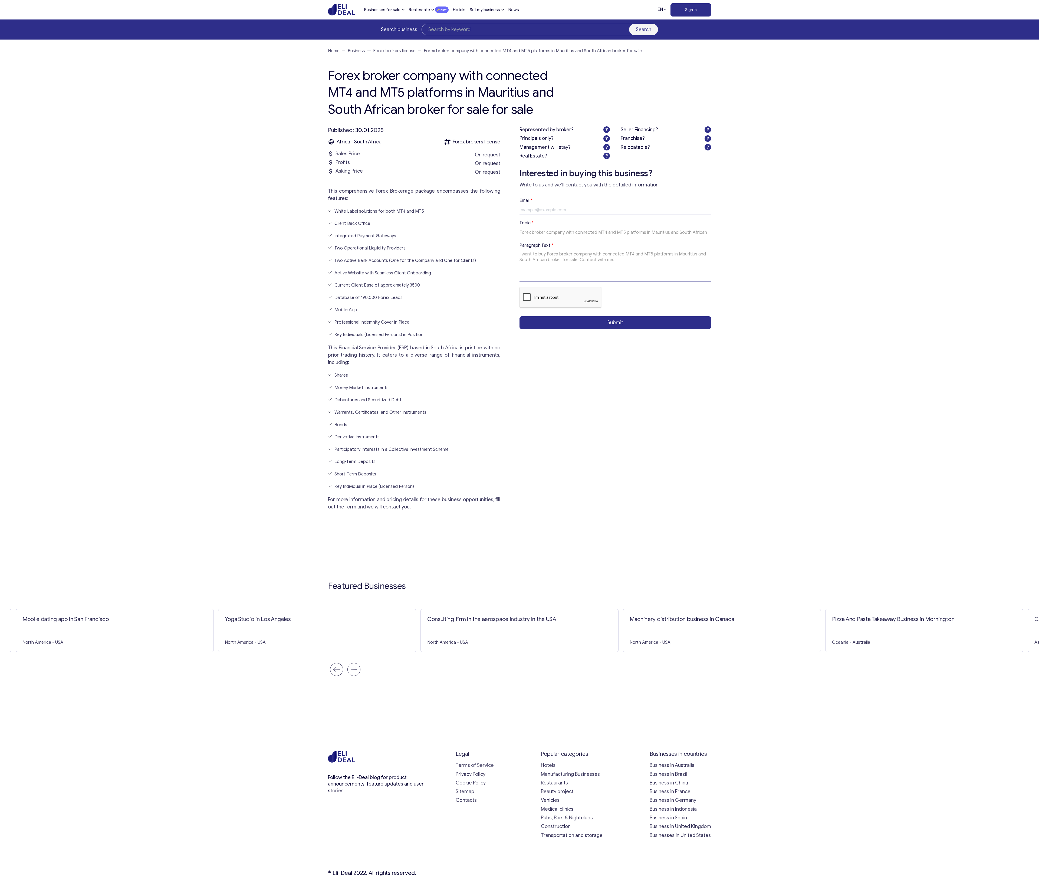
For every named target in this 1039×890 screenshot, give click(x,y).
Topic (527, 223)
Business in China (669, 783)
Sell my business (485, 9)
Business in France (670, 791)
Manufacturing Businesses (570, 774)
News (513, 9)
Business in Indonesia (673, 809)
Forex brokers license (394, 51)
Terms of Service (475, 765)
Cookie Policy (471, 783)
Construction (556, 826)
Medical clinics (557, 809)
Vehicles (550, 800)
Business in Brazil (668, 774)
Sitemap (465, 791)
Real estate (419, 9)
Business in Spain (668, 818)
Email (526, 200)
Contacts (466, 800)
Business (356, 51)
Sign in (691, 9)
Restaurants (554, 783)
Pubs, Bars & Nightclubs (567, 818)
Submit (615, 323)
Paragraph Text (536, 245)
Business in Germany (673, 800)
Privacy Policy (470, 774)
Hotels (459, 9)
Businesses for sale (382, 9)
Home (334, 51)
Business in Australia (672, 765)
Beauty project (557, 791)
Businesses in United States (680, 835)
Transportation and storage (572, 835)
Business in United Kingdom (680, 826)
